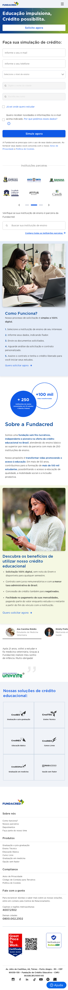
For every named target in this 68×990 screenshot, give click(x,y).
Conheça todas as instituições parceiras (44, 233)
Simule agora (34, 133)
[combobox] (36, 225)
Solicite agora (34, 27)
